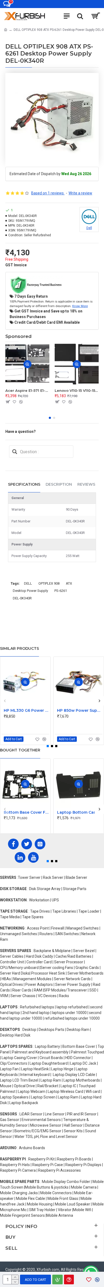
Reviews (86, 484)
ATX (69, 583)
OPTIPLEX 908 (48, 583)
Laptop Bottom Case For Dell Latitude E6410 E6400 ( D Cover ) (79, 812)
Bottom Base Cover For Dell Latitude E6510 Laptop (26, 812)
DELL (28, 583)
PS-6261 (60, 591)
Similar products (19, 648)
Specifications (24, 484)
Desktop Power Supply (30, 591)
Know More (80, 306)
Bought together (20, 750)
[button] (50, 418)
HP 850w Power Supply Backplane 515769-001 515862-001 (79, 710)
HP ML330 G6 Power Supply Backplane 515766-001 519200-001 (26, 710)
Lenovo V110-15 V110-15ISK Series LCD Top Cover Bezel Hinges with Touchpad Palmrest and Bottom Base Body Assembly (77, 390)
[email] (14, 452)
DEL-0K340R (22, 598)
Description (59, 484)
